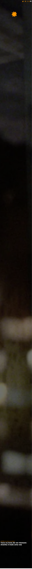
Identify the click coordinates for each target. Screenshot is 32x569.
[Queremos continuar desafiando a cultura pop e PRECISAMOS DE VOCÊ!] (30, 1)
